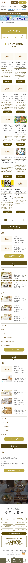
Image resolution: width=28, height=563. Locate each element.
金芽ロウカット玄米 (6, 337)
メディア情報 (4, 430)
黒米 (2, 329)
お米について (4, 422)
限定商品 (13, 9)
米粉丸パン (24, 9)
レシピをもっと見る (14, 349)
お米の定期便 (18, 9)
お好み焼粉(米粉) (5, 345)
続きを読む (7, 81)
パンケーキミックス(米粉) (7, 341)
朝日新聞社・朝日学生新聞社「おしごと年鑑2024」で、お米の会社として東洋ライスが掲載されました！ (20, 128)
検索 (24, 6)
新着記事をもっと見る (14, 470)
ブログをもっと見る (14, 439)
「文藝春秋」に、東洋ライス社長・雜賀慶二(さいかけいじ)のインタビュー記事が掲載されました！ (20, 66)
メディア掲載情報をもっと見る (14, 256)
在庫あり (9, 9)
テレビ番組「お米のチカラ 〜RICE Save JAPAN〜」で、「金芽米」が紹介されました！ (7, 161)
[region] (17, 10)
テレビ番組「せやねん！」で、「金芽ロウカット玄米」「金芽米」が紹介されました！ (7, 128)
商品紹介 (3, 434)
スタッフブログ (5, 426)
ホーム (2, 22)
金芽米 (3, 333)
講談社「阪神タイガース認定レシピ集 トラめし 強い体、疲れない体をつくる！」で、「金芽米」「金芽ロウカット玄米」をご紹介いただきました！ (7, 195)
